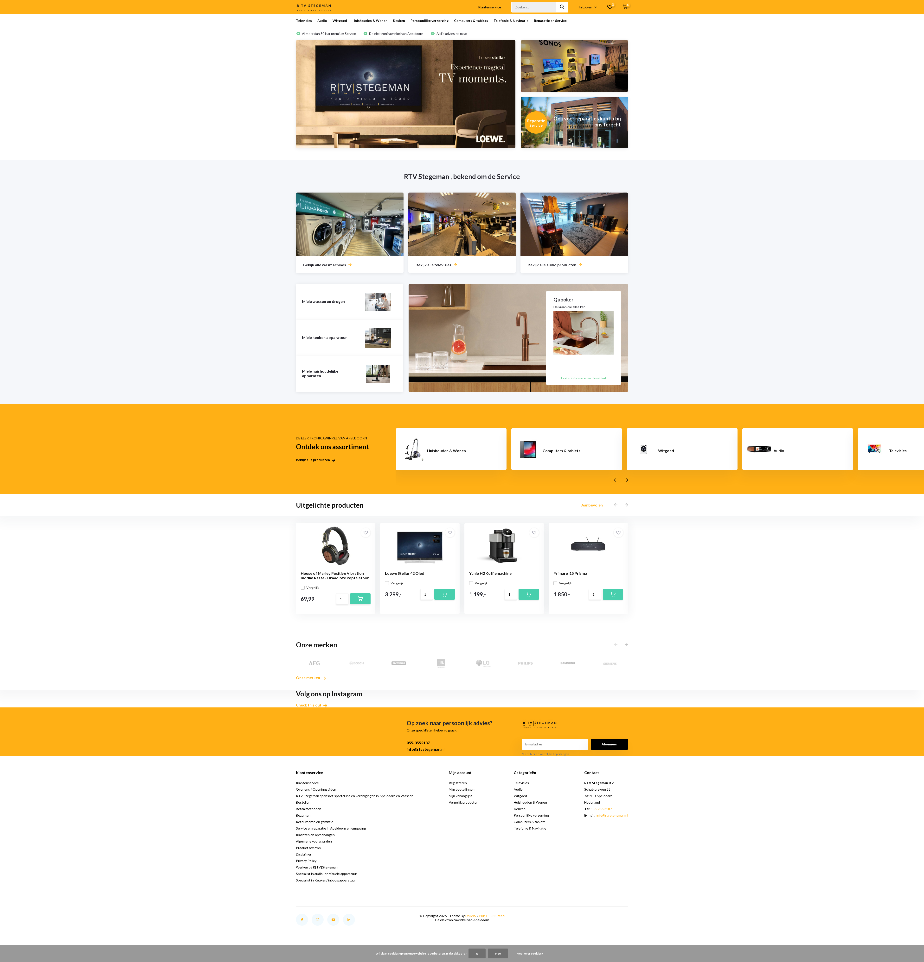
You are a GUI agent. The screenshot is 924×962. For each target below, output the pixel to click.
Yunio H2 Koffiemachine (490, 573)
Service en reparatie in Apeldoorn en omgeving (331, 828)
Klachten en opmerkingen (315, 835)
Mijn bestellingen (462, 789)
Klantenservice (489, 7)
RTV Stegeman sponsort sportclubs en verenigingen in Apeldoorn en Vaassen (354, 796)
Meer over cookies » (530, 953)
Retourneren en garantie (314, 822)
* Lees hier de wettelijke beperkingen (545, 754)
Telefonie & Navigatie (511, 21)
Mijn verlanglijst (460, 796)
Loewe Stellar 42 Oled (404, 573)
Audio (322, 21)
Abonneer (609, 744)
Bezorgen (303, 815)
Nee (498, 953)
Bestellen (303, 802)
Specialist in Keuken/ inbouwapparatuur (326, 880)
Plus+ (483, 916)
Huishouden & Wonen (370, 21)
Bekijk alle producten (313, 460)
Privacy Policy (306, 861)
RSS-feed (497, 916)
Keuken (399, 21)
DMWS (470, 916)
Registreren (458, 783)
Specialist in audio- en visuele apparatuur (326, 874)
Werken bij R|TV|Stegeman (317, 867)
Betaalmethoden (308, 809)
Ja (477, 953)
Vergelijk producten (463, 802)
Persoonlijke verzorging (430, 21)
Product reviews (308, 848)
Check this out (309, 705)
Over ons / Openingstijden (316, 789)
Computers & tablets (471, 21)
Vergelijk (312, 588)
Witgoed (340, 21)
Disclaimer (303, 854)
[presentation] (615, 480)
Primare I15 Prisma (570, 573)
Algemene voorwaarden (314, 841)
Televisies (304, 21)
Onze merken (308, 677)
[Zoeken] (562, 7)
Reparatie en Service (550, 21)
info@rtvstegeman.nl (425, 749)
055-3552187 (418, 742)
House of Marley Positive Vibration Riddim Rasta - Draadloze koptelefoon (335, 575)
